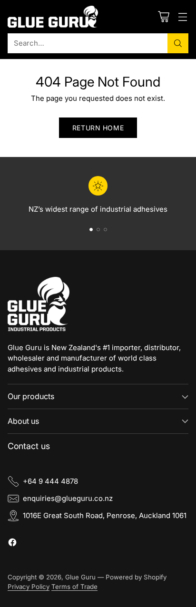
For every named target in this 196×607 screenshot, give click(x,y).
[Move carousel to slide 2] (98, 229)
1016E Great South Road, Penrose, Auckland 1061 (104, 515)
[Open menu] (182, 16)
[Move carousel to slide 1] (91, 229)
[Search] (177, 43)
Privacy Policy (28, 586)
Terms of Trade (74, 586)
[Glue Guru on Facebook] (12, 544)
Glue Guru (80, 577)
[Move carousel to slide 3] (105, 229)
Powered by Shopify (136, 577)
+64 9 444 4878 (50, 481)
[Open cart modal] (163, 16)
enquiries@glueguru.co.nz (68, 498)
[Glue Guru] (53, 16)
